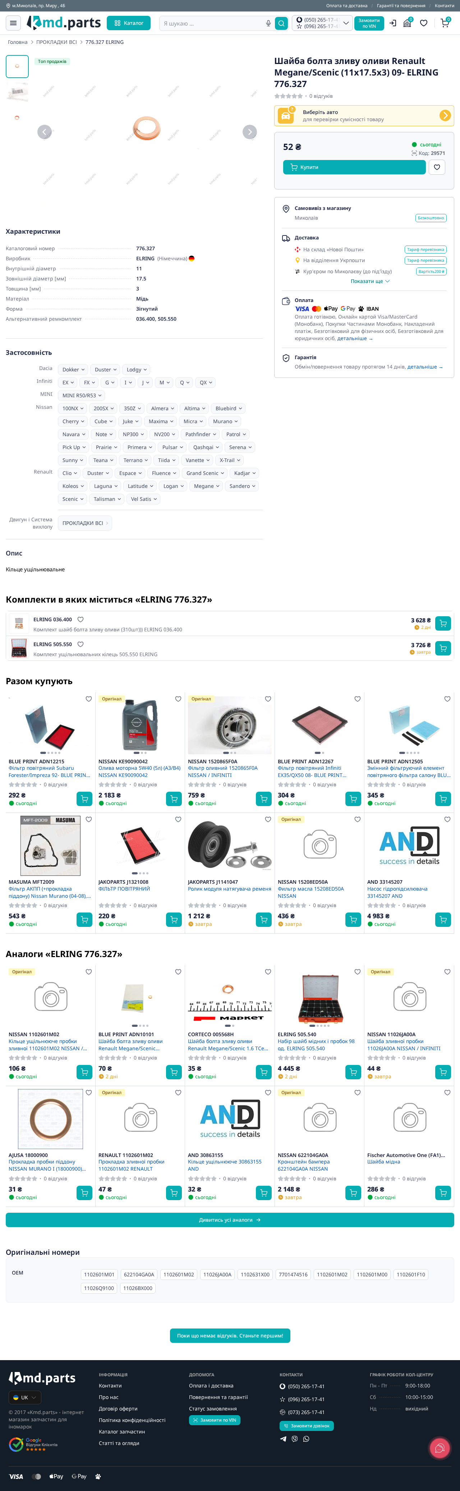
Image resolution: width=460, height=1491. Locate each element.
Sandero (240, 485)
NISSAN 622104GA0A (303, 1155)
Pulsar (170, 447)
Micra (190, 421)
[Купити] (443, 623)
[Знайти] (281, 23)
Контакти (444, 6)
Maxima (158, 421)
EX (65, 382)
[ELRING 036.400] (19, 623)
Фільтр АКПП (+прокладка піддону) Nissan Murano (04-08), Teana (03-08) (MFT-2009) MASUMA (50, 892)
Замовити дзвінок (310, 1426)
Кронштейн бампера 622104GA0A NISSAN (304, 1165)
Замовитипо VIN (369, 23)
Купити (309, 167)
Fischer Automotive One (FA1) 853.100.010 (404, 1155)
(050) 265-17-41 (306, 1386)
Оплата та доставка (347, 6)
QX (203, 382)
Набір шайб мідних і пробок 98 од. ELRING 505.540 (316, 1044)
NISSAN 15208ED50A (303, 882)
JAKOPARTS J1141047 (213, 882)
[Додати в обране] (437, 167)
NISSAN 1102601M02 (34, 1034)
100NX (70, 408)
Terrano (133, 460)
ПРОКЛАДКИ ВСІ (56, 41)
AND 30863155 (205, 1155)
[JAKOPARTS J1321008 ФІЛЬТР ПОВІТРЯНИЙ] (140, 846)
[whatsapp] (306, 1438)
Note (101, 434)
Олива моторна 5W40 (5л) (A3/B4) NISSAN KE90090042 (139, 771)
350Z (129, 408)
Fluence (161, 473)
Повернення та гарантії (218, 1397)
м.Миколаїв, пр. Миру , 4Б (38, 6)
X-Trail (227, 460)
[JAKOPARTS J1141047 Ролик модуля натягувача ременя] (230, 846)
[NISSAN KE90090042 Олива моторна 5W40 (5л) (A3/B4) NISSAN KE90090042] (140, 725)
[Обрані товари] (425, 23)
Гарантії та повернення (401, 6)
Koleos (70, 485)
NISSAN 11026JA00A (391, 1034)
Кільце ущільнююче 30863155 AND (225, 1165)
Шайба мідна (383, 1161)
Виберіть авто (320, 112)
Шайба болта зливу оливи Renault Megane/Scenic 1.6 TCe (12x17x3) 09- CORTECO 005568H (227, 1044)
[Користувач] (393, 23)
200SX (101, 408)
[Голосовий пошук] (268, 23)
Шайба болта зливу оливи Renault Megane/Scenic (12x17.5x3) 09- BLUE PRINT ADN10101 (131, 1044)
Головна (18, 41)
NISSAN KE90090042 (123, 761)
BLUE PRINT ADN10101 (126, 1034)
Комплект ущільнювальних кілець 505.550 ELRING (95, 654)
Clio (67, 473)
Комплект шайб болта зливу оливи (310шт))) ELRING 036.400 (107, 629)
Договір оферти (118, 1408)
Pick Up (71, 447)
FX (86, 382)
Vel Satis (141, 498)
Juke (128, 421)
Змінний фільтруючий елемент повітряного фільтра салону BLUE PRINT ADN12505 (408, 771)
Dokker (71, 369)
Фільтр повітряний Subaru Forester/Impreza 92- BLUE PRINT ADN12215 (49, 771)
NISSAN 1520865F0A (212, 761)
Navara (71, 434)
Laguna (103, 485)
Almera (160, 408)
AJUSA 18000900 (28, 1155)
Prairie (104, 447)
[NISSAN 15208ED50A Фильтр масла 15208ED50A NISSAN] (320, 846)
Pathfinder (198, 434)
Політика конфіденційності (132, 1420)
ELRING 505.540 (297, 1034)
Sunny (70, 460)
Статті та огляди (119, 1443)
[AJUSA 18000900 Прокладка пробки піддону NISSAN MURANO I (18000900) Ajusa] (50, 1119)
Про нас (109, 1397)
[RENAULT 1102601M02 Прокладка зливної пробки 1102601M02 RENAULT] (140, 1119)
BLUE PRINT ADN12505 (395, 761)
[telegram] (283, 1438)
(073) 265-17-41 (306, 1412)
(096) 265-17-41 (306, 1399)
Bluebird (226, 408)
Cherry (71, 421)
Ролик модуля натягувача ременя (229, 888)
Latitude (138, 485)
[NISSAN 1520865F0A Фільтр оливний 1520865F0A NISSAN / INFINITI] (230, 725)
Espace (127, 473)
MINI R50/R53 (79, 395)
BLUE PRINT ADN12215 (36, 761)
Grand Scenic (202, 473)
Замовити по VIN (218, 1420)
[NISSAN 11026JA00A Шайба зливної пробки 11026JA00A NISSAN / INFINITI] (409, 998)
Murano (222, 421)
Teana (100, 460)
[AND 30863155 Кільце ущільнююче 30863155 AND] (230, 1119)
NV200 (162, 434)
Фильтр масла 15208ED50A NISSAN (311, 892)
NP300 (130, 434)
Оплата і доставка (211, 1385)
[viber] (294, 1438)
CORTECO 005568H (211, 1034)
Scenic (70, 498)
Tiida (164, 460)
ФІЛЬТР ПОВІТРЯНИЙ (124, 888)
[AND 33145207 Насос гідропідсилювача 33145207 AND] (409, 846)
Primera (137, 447)
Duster (103, 369)
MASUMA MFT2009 (31, 882)
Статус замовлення (213, 1408)
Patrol (233, 434)
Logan (171, 485)
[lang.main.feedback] (440, 1448)
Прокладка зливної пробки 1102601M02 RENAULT (131, 1165)
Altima (192, 408)
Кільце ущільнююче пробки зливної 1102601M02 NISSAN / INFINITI (46, 1044)
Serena (237, 447)
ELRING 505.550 (52, 644)
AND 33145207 (384, 882)
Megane (204, 485)
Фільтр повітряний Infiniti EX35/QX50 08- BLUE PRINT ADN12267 (310, 771)
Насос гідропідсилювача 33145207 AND (397, 892)
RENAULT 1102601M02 (125, 1155)
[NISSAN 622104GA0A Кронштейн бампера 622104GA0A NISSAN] (320, 1119)
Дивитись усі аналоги (226, 1219)
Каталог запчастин (122, 1431)
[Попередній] (45, 132)
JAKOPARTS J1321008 (123, 882)
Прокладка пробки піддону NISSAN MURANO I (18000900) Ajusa (45, 1165)
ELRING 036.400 (52, 619)
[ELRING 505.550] (19, 648)
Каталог (133, 22)
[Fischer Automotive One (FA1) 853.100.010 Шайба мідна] (409, 1119)
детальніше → (355, 338)
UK (24, 1397)
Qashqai (203, 447)
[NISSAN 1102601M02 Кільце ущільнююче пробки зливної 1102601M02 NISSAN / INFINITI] (50, 998)
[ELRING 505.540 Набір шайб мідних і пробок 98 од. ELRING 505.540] (320, 998)
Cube (101, 421)
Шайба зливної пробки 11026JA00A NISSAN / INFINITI (404, 1044)
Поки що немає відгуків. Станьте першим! (230, 1335)
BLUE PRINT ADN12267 (306, 761)
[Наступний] (250, 132)
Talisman (104, 498)
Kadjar (242, 473)
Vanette (195, 460)
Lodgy (134, 369)
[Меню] (13, 23)
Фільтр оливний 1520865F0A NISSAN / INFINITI (223, 771)
